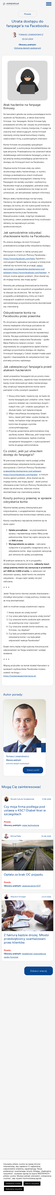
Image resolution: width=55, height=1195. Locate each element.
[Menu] (48, 4)
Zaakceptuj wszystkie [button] (14, 1189)
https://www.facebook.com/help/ (19, 258)
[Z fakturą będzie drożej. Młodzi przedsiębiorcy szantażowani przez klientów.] (27, 915)
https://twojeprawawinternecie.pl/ (19, 676)
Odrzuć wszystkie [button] (32, 1184)
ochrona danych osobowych (27, 48)
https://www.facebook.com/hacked (29, 272)
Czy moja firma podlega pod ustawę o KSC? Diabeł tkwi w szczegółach (25, 810)
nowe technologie (30, 825)
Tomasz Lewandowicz (17, 756)
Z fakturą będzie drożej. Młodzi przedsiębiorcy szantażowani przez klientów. (26, 938)
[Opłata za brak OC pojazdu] (27, 855)
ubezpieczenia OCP (31, 886)
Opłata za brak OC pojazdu (23, 874)
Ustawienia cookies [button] (13, 1184)
